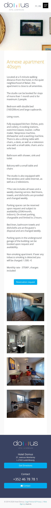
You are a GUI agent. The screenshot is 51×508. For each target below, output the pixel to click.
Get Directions (25, 465)
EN (40, 6)
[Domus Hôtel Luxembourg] (16, 5)
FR (36, 6)
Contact (26, 485)
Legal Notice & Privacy (33, 501)
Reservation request (25, 282)
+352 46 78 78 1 (25, 479)
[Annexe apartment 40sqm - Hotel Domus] (25, 307)
